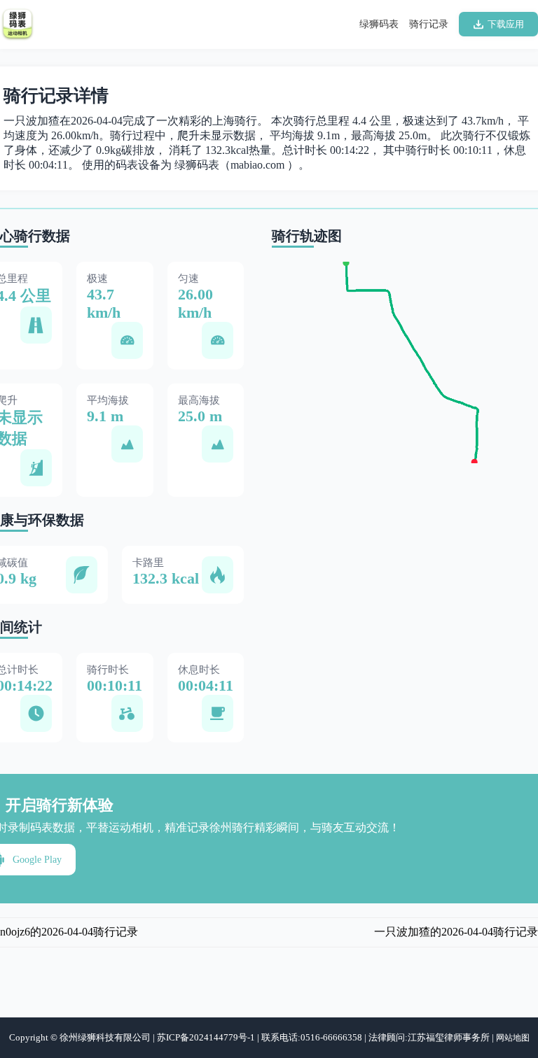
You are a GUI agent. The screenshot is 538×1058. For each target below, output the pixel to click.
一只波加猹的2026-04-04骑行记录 (456, 932)
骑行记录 (428, 24)
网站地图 (513, 1038)
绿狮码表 (379, 24)
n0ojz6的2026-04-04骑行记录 (69, 932)
